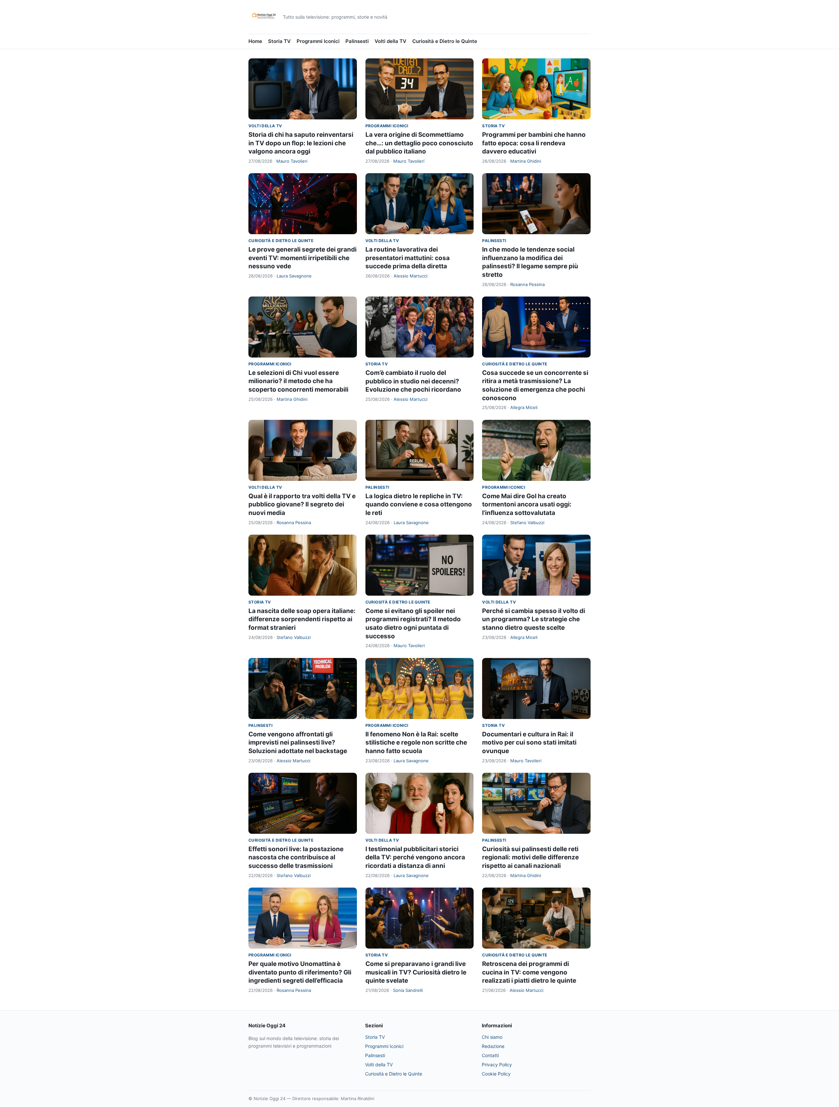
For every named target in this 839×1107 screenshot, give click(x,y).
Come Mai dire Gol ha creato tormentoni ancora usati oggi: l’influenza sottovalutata (527, 504)
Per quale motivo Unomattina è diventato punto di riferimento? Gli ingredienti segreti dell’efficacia (299, 972)
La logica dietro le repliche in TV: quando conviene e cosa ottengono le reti (418, 504)
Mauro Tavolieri (291, 161)
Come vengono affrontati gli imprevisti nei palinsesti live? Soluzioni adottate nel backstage (297, 742)
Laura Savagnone (294, 275)
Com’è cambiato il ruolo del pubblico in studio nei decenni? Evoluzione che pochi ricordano (413, 381)
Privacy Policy (497, 1064)
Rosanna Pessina (527, 284)
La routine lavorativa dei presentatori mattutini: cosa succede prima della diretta (407, 258)
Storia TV (279, 41)
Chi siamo (492, 1037)
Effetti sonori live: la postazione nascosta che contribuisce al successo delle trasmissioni (295, 857)
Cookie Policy (496, 1073)
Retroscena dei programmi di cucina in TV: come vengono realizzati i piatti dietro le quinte (529, 972)
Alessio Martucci (410, 275)
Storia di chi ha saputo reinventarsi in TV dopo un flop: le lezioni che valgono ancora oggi (300, 143)
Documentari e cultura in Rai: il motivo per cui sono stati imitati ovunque (529, 742)
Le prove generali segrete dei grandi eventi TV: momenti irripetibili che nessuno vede (302, 258)
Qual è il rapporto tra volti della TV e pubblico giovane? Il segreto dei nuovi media (302, 504)
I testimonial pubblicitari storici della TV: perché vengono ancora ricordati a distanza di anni (415, 857)
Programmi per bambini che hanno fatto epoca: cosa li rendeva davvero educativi (534, 143)
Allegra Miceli (523, 407)
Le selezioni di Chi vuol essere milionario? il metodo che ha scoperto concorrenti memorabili (298, 381)
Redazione (493, 1046)
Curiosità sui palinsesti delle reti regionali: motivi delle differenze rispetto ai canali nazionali (530, 857)
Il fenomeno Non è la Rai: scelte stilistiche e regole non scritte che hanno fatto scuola (416, 742)
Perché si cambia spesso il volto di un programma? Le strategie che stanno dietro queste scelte (533, 619)
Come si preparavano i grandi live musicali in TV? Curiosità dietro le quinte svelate (415, 972)
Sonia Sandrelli (408, 990)
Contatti (490, 1055)
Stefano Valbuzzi (527, 522)
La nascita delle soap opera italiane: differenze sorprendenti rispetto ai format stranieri (302, 619)
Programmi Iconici (318, 41)
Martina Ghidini (525, 161)
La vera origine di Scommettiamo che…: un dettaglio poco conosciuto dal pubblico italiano (419, 143)
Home (255, 41)
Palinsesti (357, 41)
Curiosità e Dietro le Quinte (444, 41)
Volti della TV (390, 41)
